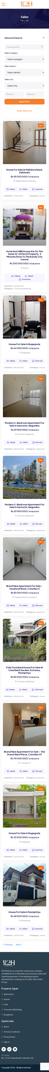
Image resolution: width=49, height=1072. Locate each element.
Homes (7, 999)
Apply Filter (24, 101)
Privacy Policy (9, 1037)
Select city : (9, 79)
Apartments (9, 994)
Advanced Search (13, 38)
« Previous (8, 944)
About (6, 1026)
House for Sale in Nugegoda (24, 344)
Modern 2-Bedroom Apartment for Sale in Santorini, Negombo (24, 424)
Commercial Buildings (13, 1009)
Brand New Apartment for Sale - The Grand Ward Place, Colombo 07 (24, 753)
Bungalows (8, 1014)
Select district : (11, 66)
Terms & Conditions (12, 1032)
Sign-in (7, 1042)
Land (6, 1004)
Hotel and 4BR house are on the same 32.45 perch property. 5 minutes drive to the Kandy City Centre (24, 255)
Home (21, 20)
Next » (19, 944)
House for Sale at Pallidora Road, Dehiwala (24, 171)
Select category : (12, 53)
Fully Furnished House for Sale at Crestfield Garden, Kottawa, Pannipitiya (24, 670)
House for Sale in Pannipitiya (24, 912)
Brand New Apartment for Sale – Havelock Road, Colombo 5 (24, 587)
